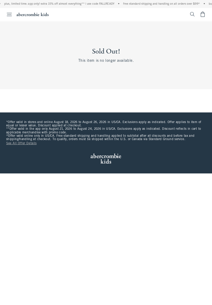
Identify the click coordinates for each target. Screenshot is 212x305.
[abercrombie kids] (33, 14)
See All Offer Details (21, 143)
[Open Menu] (6, 14)
